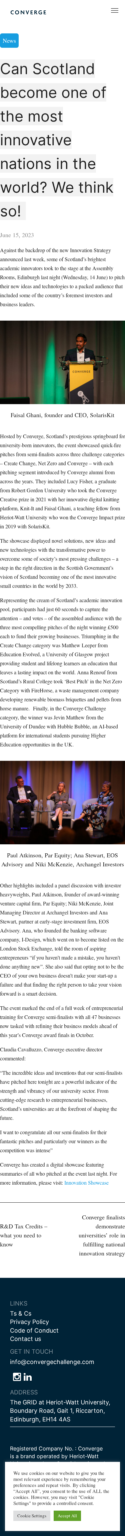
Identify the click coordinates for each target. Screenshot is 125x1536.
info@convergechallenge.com (52, 1361)
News (9, 40)
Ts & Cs (20, 1313)
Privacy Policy (29, 1321)
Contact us (25, 1338)
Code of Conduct (34, 1330)
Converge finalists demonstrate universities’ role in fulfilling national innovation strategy (102, 1235)
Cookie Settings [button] (31, 1516)
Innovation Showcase (86, 1182)
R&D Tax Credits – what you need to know (23, 1235)
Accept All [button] (67, 1516)
